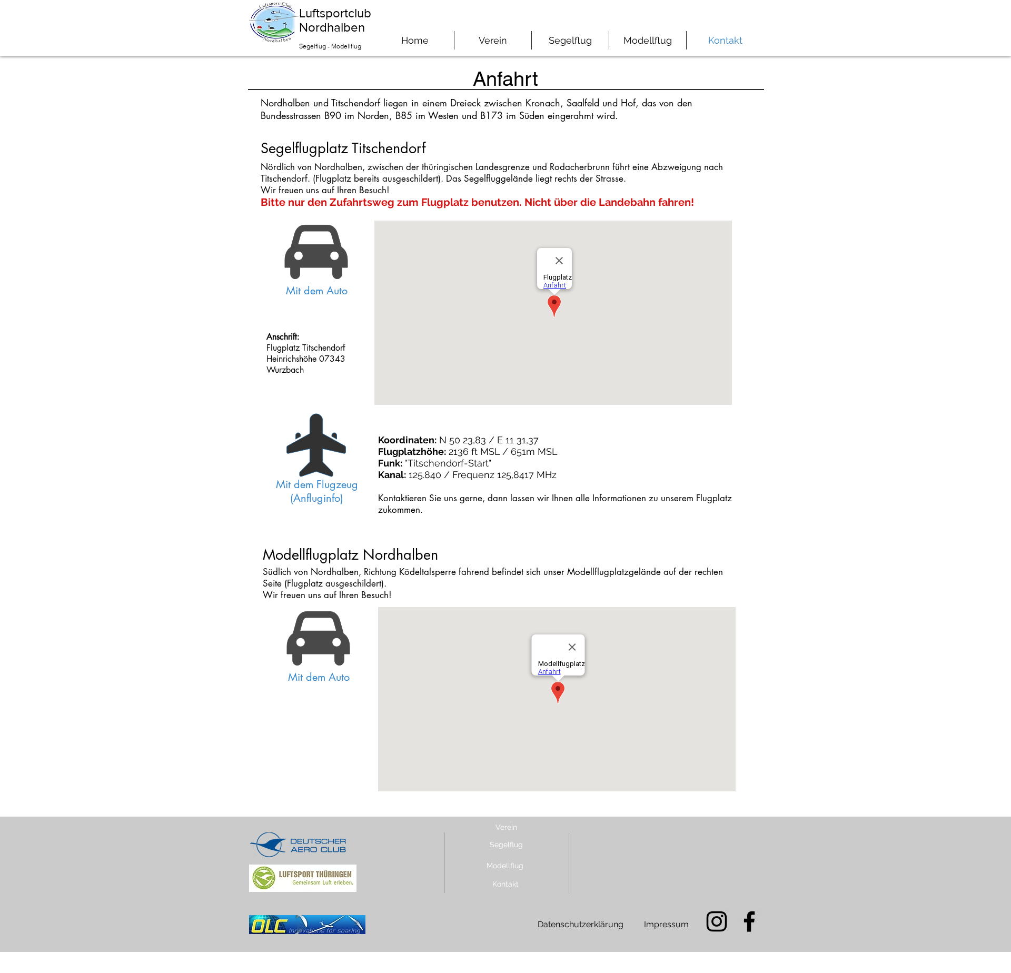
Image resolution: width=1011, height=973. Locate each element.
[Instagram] (716, 921)
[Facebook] (749, 921)
